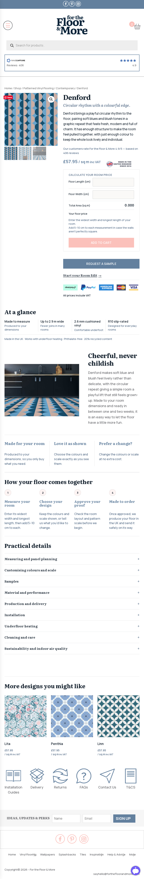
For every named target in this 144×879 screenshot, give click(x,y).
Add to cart (101, 243)
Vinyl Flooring (28, 854)
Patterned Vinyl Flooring (38, 88)
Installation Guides (13, 789)
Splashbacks (67, 854)
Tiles (83, 854)
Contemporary (65, 88)
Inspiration (97, 854)
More (132, 854)
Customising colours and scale (30, 570)
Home (8, 88)
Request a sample (101, 264)
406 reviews (71, 153)
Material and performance (27, 592)
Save (9, 97)
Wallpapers (47, 854)
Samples (11, 581)
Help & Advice (116, 854)
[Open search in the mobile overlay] (72, 45)
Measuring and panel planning (30, 558)
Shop (17, 88)
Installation (14, 614)
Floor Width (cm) (79, 194)
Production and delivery (25, 603)
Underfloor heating (21, 626)
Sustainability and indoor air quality (36, 648)
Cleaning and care (19, 637)
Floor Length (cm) (80, 181)
